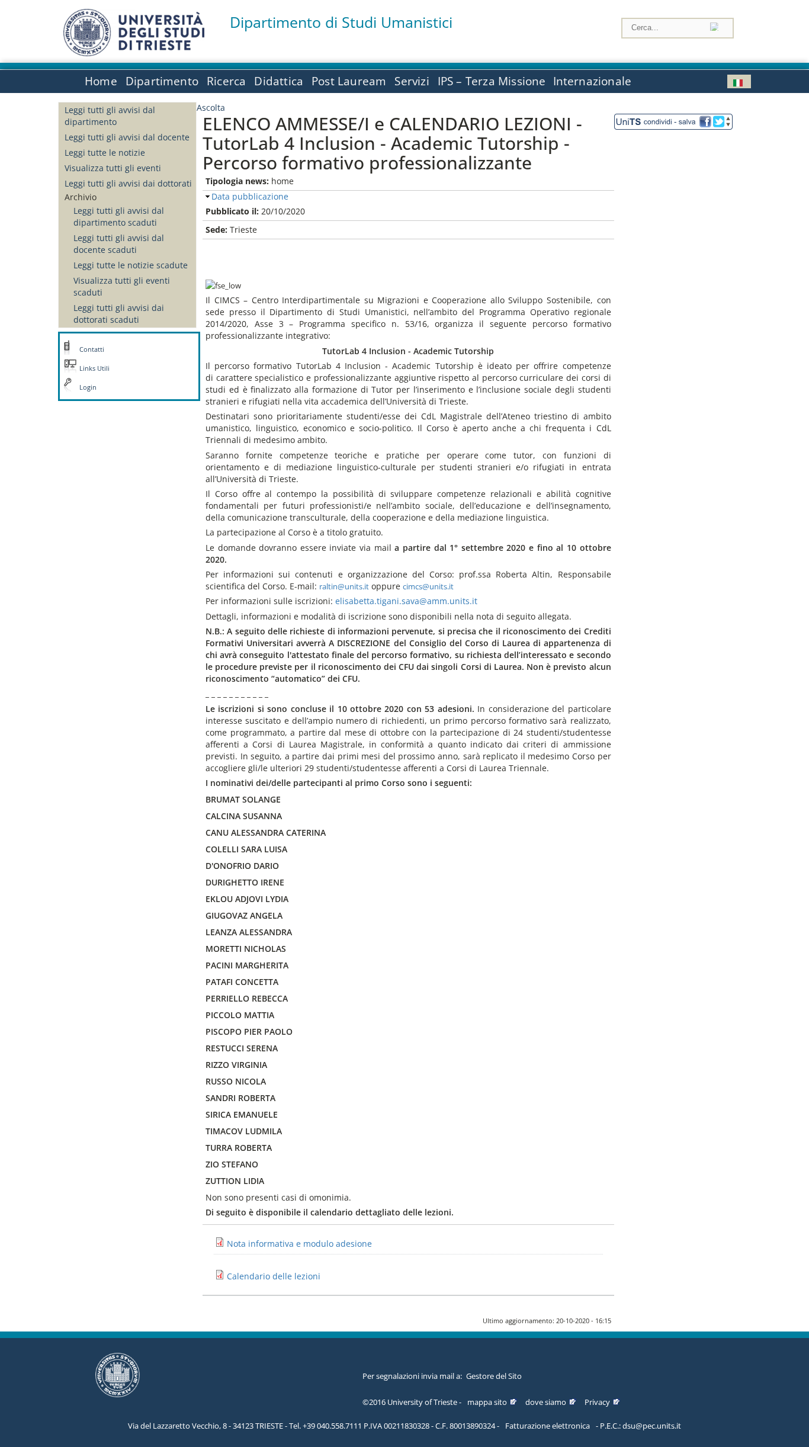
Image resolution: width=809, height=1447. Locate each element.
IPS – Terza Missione (492, 81)
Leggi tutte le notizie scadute (130, 265)
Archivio (81, 197)
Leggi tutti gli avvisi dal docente (127, 137)
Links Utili (94, 368)
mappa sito (487, 1402)
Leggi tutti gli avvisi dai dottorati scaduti (118, 313)
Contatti (91, 349)
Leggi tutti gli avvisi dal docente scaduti (118, 243)
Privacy (597, 1402)
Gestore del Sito (494, 1376)
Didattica (278, 81)
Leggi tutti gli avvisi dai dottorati (128, 183)
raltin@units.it (344, 586)
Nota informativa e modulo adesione (299, 1243)
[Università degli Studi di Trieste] (133, 53)
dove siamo (545, 1402)
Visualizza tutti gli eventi (113, 168)
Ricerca (226, 81)
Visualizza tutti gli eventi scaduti (121, 286)
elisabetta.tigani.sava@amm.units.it (406, 601)
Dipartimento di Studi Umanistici (341, 22)
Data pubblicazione (249, 196)
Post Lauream (349, 81)
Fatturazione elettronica (547, 1425)
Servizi (411, 81)
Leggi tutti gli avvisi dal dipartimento (110, 115)
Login (88, 387)
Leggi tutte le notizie (105, 152)
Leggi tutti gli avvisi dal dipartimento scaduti (118, 216)
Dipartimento (162, 81)
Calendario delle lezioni (273, 1276)
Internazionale (592, 81)
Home (101, 81)
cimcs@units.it (428, 586)
